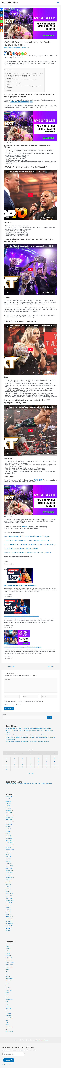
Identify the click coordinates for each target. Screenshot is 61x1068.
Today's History (9, 1017)
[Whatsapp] (22, 53)
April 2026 (8, 805)
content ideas (9, 960)
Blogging (8, 953)
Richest (7, 997)
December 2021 (9, 921)
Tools (7, 1020)
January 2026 (9, 812)
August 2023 (9, 879)
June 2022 (8, 907)
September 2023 (10, 877)
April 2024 (8, 861)
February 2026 (9, 810)
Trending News (9, 1027)
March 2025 (8, 835)
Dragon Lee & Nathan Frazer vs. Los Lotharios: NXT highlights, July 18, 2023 (23, 86)
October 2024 (9, 847)
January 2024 (9, 868)
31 (6, 769)
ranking (7, 994)
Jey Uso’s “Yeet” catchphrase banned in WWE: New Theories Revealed (21, 616)
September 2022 (10, 900)
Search (4, 714)
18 (14, 764)
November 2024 (9, 845)
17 (6, 764)
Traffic (7, 1024)
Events (7, 969)
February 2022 (9, 916)
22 (46, 764)
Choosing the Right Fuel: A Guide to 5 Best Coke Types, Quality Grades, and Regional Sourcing (28, 728)
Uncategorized (9, 1031)
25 (14, 767)
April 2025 (8, 833)
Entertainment (16, 47)
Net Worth (8, 987)
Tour (7, 1022)
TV (6, 1029)
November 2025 (9, 817)
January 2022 (9, 919)
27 (30, 767)
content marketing (10, 962)
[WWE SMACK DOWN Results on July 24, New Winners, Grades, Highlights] (17, 637)
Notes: (8, 84)
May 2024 (8, 859)
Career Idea (8, 955)
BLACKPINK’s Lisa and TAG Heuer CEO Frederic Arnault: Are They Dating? (30, 544)
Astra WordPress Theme (42, 1040)
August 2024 (9, 852)
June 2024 (8, 856)
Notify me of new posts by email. (13, 704)
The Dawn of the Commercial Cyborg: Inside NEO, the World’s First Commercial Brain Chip (27, 741)
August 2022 (9, 902)
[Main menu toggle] (58, 2)
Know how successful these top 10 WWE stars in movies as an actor (27, 540)
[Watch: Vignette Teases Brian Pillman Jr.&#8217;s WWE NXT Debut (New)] (20, 575)
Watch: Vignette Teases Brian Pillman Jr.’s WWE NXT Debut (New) (20, 585)
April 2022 (8, 912)
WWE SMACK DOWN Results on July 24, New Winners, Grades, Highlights (22, 647)
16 (54, 761)
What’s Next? (10, 87)
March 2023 (8, 891)
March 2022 (8, 914)
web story (25, 527)
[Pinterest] (16, 53)
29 (46, 767)
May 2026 (8, 803)
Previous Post (11, 666)
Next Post (51, 666)
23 (54, 764)
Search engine (9, 999)
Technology (8, 1015)
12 (22, 761)
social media (9, 1008)
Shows (7, 1006)
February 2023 (9, 893)
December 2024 (9, 842)
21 (38, 764)
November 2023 (9, 872)
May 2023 (8, 886)
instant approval (9, 978)
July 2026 (8, 798)
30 (54, 767)
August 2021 (9, 928)
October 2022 (9, 898)
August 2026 (9, 796)
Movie (7, 983)
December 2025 (9, 815)
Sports (22, 47)
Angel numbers (9, 944)
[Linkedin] (13, 53)
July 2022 (8, 905)
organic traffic (9, 990)
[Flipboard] (1, 24)
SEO (7, 1001)
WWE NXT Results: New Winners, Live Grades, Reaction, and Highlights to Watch (24, 73)
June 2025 (8, 828)
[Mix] (19, 53)
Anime (7, 946)
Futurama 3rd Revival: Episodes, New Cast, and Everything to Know (27, 552)
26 (22, 767)
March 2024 (8, 863)
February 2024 (9, 865)
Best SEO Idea (9, 2)
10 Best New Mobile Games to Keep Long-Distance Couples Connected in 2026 (25, 734)
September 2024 (10, 849)
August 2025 (9, 824)
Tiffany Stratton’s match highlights (13, 83)
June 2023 (8, 884)
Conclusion (8, 89)
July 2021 (8, 930)
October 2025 (9, 819)
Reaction (9, 81)
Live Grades (9, 78)
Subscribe (8, 1060)
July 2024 (8, 854)
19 (22, 764)
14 (38, 761)
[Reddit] (11, 53)
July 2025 (8, 826)
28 (38, 767)
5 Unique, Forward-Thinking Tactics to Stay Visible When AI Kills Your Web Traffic (32, 783)
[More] (25, 53)
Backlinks (8, 948)
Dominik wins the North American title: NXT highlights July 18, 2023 (21, 80)
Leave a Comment (8, 47)
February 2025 (9, 838)
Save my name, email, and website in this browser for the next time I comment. (25, 701)
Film (7, 971)
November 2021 (9, 923)
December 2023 (9, 870)
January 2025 (9, 840)
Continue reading (6, 1064)
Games (7, 974)
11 (14, 761)
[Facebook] (5, 53)
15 (46, 761)
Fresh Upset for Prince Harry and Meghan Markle (21, 548)
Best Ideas (8, 950)
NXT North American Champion (21, 102)
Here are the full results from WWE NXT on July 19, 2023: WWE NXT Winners (23, 75)
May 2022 (8, 909)
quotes (7, 992)
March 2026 (8, 808)
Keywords (8, 980)
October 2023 (9, 875)
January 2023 (9, 895)
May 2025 (8, 831)
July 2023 (8, 882)
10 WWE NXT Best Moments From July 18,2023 (16, 76)
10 (6, 761)
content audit (9, 957)
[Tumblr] (1, 27)
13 (30, 761)
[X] (8, 53)
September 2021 (9, 925)
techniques (8, 1013)
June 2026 (8, 801)
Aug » (32, 773)
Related (9, 90)
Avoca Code (8, 783)
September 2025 (10, 822)
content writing (9, 964)
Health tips (8, 976)
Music (7, 985)
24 (6, 767)
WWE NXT (38, 480)
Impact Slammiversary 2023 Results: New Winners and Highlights (27, 536)
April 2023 (8, 889)
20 (30, 764)
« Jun (28, 773)
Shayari (7, 1004)
